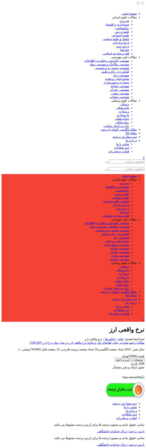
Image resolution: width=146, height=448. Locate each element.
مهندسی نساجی (119, 97)
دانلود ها (110, 339)
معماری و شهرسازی (116, 82)
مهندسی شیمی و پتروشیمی (112, 68)
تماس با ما (122, 144)
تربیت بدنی (122, 46)
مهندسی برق (121, 75)
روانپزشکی (122, 122)
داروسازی (123, 115)
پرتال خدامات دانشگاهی (112, 431)
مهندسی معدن (120, 93)
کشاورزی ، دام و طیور (115, 71)
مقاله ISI (131, 133)
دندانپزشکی (122, 118)
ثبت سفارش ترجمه (125, 136)
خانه (120, 339)
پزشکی (124, 104)
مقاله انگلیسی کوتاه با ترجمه (119, 129)
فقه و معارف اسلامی (115, 53)
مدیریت (124, 20)
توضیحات (138, 359)
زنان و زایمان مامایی (116, 126)
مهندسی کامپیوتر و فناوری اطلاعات (106, 60)
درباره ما (131, 140)
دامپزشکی (122, 107)
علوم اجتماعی (120, 35)
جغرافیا (124, 49)
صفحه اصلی (129, 13)
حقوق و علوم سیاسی (116, 39)
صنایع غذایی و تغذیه (117, 78)
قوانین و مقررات (118, 151)
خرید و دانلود (123, 359)
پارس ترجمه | (135, 431)
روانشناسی (122, 28)
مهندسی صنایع (120, 86)
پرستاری (123, 111)
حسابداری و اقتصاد (117, 24)
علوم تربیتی (122, 31)
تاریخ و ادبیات (121, 42)
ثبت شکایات (121, 147)
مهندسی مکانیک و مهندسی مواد (109, 64)
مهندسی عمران (119, 89)
